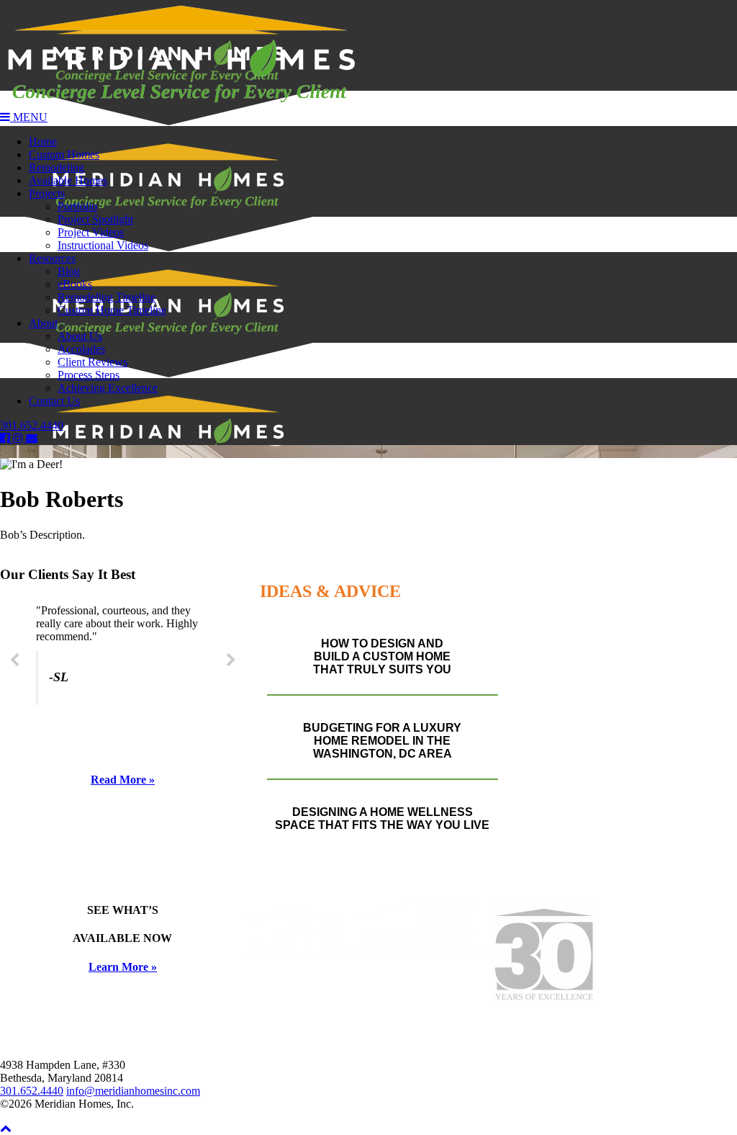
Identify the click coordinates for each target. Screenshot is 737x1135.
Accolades (81, 349)
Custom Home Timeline (112, 310)
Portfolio (77, 206)
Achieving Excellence (108, 388)
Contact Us (54, 401)
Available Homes (68, 180)
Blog (69, 271)
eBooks (75, 284)
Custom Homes (64, 154)
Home (43, 141)
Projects (47, 193)
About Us (80, 336)
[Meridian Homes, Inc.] (368, 55)
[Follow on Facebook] (6, 438)
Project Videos (91, 232)
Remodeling (56, 167)
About (43, 323)
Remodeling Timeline (106, 297)
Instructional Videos (103, 245)
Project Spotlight (95, 219)
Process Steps (88, 375)
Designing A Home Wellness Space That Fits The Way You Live (382, 818)
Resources (52, 258)
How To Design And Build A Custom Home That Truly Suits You (382, 656)
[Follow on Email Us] (31, 438)
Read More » (123, 779)
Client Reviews (92, 362)
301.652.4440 (31, 425)
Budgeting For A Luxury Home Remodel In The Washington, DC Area (382, 741)
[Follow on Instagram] (19, 438)
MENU (29, 117)
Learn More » (123, 967)
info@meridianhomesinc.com (133, 1091)
